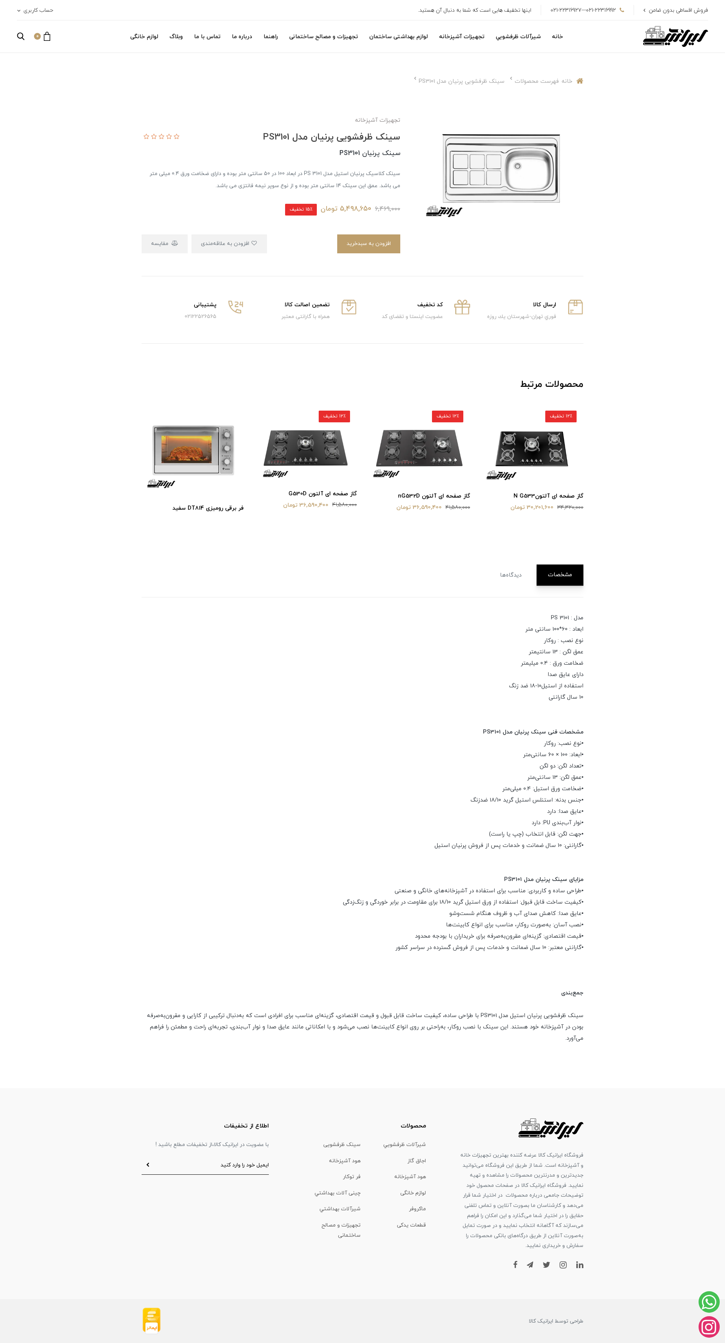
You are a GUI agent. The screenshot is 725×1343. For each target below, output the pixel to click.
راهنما (271, 37)
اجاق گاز (416, 1161)
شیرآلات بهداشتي (340, 1209)
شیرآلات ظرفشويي (518, 37)
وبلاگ (176, 37)
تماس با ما (207, 37)
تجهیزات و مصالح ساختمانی (323, 37)
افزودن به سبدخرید (369, 243)
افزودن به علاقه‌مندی (226, 243)
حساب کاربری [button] (37, 10)
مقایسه (160, 243)
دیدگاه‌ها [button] (510, 575)
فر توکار (352, 1176)
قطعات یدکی (411, 1225)
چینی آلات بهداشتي (338, 1193)
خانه (557, 37)
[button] (42, 36)
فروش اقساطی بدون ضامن (678, 10)
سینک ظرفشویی (342, 1144)
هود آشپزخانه (345, 1161)
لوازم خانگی (144, 37)
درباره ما (242, 37)
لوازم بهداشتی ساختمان (398, 37)
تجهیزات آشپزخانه (461, 37)
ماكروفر (417, 1209)
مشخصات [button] (560, 575)
